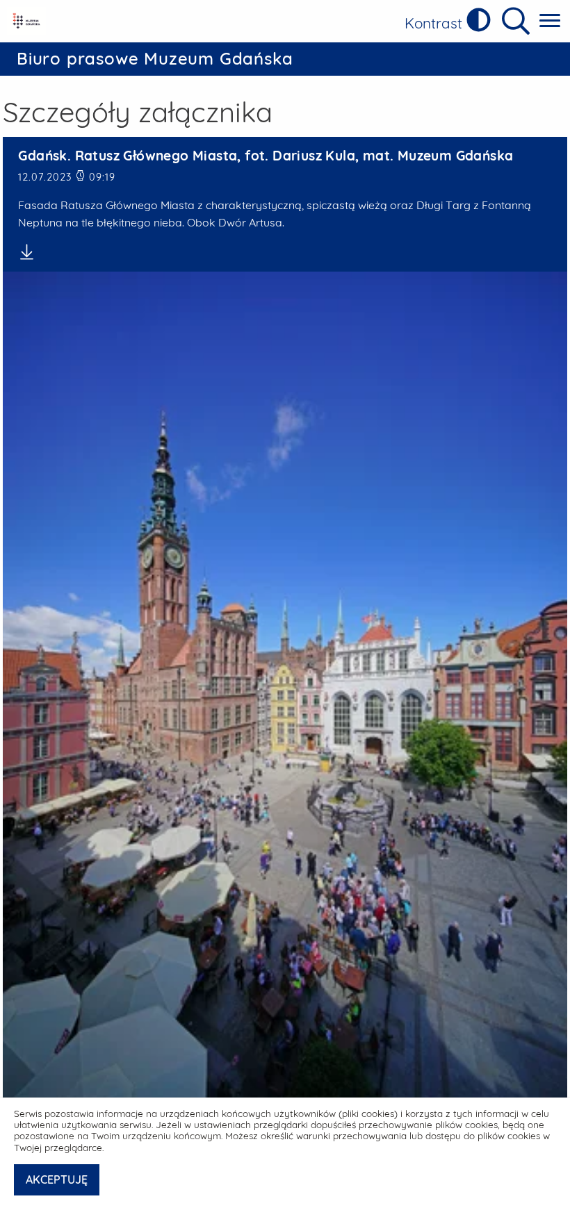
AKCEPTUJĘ (57, 1179)
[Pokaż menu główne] (549, 21)
